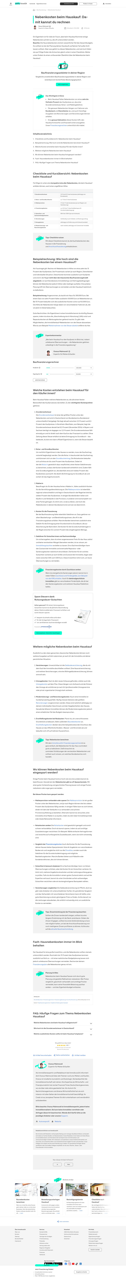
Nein (68, 1164)
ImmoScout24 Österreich (46, 1250)
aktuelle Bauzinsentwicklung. (62, 929)
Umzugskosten (41, 684)
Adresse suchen (44, 1243)
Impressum (18, 1241)
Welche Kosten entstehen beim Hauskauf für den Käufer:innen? (59, 147)
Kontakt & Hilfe (43, 1232)
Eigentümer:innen (41, 3)
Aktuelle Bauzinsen (38, 999)
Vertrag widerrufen (45, 1245)
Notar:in (45, 464)
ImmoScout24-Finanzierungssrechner (66, 743)
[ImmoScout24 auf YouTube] (73, 1265)
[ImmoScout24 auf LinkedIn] (80, 1265)
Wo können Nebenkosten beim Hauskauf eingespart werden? (58, 155)
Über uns (17, 1232)
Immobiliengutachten (44, 545)
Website (58, 1121)
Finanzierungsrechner (58, 125)
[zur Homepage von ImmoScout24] (21, 4)
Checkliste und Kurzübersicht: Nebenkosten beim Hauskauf (57, 139)
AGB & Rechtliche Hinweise (71, 1232)
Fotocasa (42, 1252)
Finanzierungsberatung (60, 999)
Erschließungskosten (44, 725)
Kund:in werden (95, 1249)
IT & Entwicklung (44, 1238)
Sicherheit (67, 1238)
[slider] (51, 368)
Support (64, 1116)
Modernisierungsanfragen (96, 1243)
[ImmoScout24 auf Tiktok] (77, 1265)
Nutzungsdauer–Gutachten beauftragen (48, 633)
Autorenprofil (44, 1121)
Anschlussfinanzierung (57, 246)
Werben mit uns (93, 1245)
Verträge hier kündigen (46, 1236)
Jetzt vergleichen (63, 84)
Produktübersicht (93, 1232)
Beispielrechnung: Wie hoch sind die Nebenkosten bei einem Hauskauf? (62, 143)
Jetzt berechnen (40, 380)
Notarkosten (59, 825)
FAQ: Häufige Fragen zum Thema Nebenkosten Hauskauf (56, 163)
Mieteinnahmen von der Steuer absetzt (63, 326)
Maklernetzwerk (93, 1234)
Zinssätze (69, 850)
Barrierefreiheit (19, 1238)
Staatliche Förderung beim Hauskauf (59, 1003)
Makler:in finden (88, 3)
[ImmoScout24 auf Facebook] (65, 1265)
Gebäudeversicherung (73, 665)
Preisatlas (42, 1241)
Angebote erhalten (81, 1272)
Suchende (32, 3)
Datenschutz (67, 1236)
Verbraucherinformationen (71, 1234)
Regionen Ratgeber (45, 1248)
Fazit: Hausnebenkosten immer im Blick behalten (53, 159)
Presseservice (43, 1234)
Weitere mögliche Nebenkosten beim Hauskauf (53, 151)
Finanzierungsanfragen (95, 1238)
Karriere (17, 1234)
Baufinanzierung (41, 10)
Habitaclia (42, 1254)
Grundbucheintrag (63, 458)
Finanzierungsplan (40, 964)
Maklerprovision (74, 489)
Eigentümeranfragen (94, 1236)
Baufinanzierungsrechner (44, 1003)
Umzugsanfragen (93, 1241)
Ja (57, 1164)
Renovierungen (42, 703)
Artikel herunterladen (43, 1055)
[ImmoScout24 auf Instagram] (69, 1265)
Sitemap (17, 1236)
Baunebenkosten (74, 722)
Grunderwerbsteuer (46, 415)
